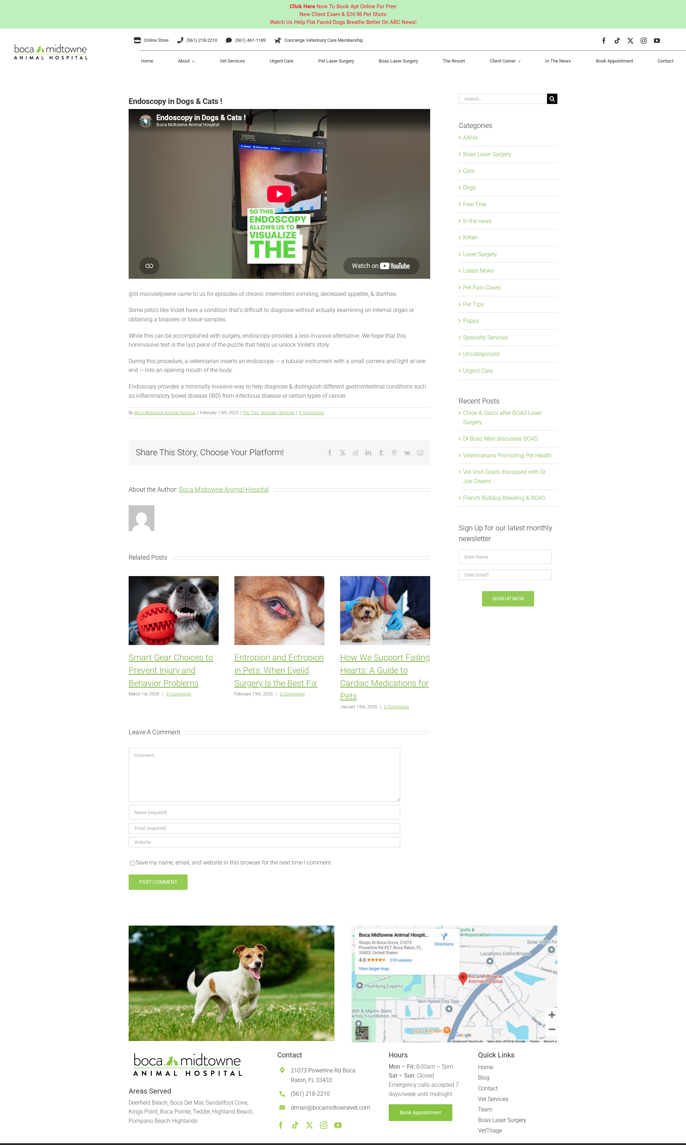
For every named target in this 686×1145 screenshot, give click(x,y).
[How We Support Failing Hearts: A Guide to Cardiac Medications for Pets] (385, 579)
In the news (477, 221)
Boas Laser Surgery (487, 154)
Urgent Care (478, 370)
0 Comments (311, 412)
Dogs (469, 187)
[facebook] (604, 41)
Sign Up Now (508, 598)
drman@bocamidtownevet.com (330, 1107)
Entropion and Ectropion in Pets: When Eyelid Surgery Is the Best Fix (279, 670)
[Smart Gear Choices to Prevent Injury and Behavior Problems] (174, 579)
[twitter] (630, 41)
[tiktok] (617, 41)
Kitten (470, 237)
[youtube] (657, 41)
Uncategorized (481, 354)
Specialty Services (277, 412)
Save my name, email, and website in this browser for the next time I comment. (234, 862)
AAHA (470, 137)
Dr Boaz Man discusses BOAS (500, 438)
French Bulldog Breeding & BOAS (504, 498)
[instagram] (644, 41)
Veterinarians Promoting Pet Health (507, 455)
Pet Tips (251, 412)
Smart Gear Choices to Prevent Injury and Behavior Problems (171, 670)
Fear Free (474, 204)
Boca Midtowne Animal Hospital (164, 412)
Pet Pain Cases (482, 287)
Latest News (478, 270)
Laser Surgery (480, 254)
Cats (468, 171)
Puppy (471, 320)
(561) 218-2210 (310, 1093)
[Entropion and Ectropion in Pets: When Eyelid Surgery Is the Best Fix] (279, 579)
